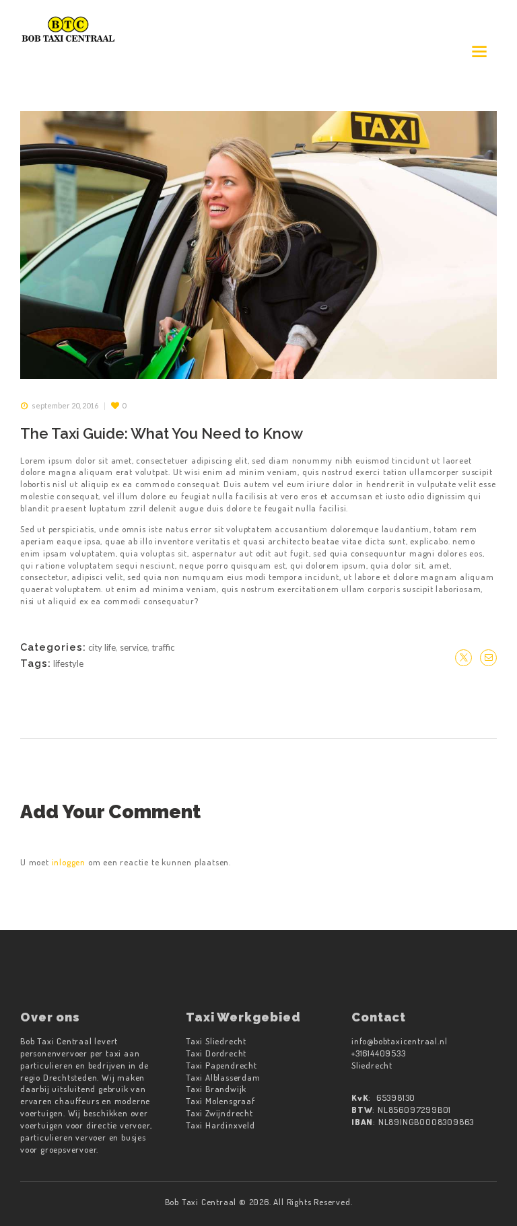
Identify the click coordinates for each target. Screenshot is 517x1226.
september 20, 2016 (65, 405)
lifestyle (68, 663)
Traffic (162, 647)
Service (133, 647)
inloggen (68, 862)
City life (102, 647)
